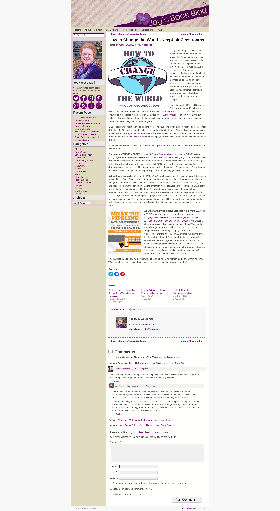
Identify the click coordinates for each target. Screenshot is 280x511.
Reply (117, 381)
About (88, 30)
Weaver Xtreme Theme (195, 508)
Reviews (79, 188)
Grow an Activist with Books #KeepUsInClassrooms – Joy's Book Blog (151, 363)
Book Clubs (80, 152)
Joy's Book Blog (89, 508)
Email (113, 472)
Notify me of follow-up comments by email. (132, 489)
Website (114, 478)
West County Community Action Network (165, 154)
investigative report (139, 136)
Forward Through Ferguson (173, 115)
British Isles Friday (83, 155)
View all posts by (144, 329)
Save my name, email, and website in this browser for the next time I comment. (150, 483)
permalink (137, 309)
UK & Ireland (111, 30)
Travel (159, 30)
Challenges (80, 157)
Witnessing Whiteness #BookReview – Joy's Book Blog (144, 420)
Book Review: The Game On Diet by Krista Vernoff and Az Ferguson (121, 293)
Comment (115, 442)
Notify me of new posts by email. (128, 494)
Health (78, 168)
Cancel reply (161, 433)
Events (122, 309)
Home (78, 30)
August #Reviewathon (193, 34)
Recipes (79, 185)
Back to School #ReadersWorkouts (127, 34)
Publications (147, 30)
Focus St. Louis (154, 220)
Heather (118, 369)
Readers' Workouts (84, 182)
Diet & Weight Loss (84, 160)
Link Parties (80, 171)
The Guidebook (129, 30)
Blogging (79, 149)
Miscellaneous (82, 177)
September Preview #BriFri (87, 123)
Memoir (78, 174)
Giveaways (80, 166)
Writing (78, 193)
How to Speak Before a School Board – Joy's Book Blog (144, 425)
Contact (98, 30)
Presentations (81, 180)
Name (113, 466)
